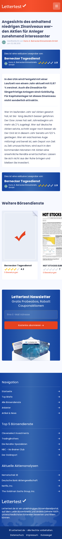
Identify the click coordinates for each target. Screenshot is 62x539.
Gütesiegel (46, 535)
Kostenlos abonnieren (30, 325)
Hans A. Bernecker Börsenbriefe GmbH (40, 41)
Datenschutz (17, 535)
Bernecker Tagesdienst (22, 58)
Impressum (32, 535)
